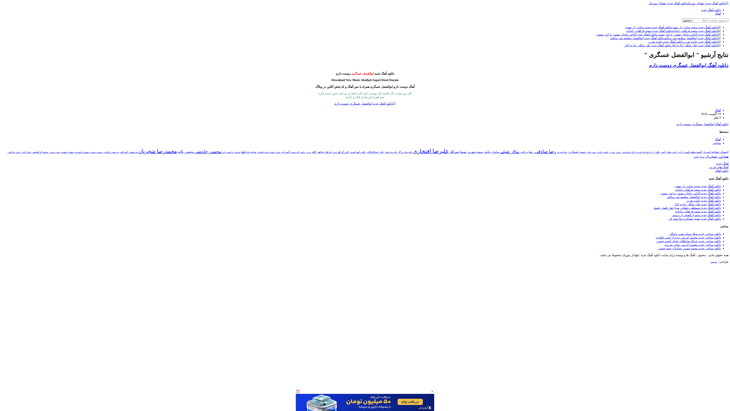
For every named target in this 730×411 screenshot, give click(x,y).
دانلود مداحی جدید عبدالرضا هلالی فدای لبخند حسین (688, 241)
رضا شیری (562, 152)
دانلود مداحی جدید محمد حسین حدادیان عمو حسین (689, 248)
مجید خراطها (248, 152)
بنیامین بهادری (615, 152)
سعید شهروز (475, 152)
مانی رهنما (275, 152)
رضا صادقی (545, 151)
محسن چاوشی (207, 151)
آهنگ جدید (722, 163)
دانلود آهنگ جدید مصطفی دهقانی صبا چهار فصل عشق (687, 207)
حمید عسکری (577, 152)
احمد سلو (696, 152)
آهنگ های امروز (718, 167)
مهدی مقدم (67, 152)
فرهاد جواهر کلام (322, 152)
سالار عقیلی (509, 152)
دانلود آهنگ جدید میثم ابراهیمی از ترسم (696, 215)
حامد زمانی (602, 152)
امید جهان (671, 152)
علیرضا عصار (391, 152)
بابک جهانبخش (628, 152)
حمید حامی (591, 152)
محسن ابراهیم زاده (231, 152)
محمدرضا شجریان (157, 151)
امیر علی (660, 152)
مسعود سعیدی (96, 152)
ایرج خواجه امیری (645, 152)
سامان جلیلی (491, 152)
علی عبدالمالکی (375, 152)
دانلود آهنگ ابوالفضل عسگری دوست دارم (688, 65)
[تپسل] (298, 391)
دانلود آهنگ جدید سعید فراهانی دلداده (698, 189)
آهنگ (718, 13)
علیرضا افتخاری (431, 151)
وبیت (714, 261)
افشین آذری (684, 152)
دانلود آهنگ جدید (711, 10)
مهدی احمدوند (81, 152)
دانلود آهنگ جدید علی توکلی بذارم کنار (697, 204)
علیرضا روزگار (405, 152)
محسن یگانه (186, 152)
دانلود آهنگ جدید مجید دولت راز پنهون (697, 186)
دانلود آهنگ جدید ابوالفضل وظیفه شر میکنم (694, 197)
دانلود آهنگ (721, 170)
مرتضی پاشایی (111, 152)
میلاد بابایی (26, 152)
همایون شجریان (716, 157)
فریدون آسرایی (290, 152)
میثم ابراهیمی (40, 152)
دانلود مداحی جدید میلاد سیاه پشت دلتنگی (695, 234)
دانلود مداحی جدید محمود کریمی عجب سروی (692, 244)
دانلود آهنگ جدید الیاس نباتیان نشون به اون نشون (690, 193)
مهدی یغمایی (54, 152)
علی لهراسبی (357, 152)
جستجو (687, 20)
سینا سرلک (458, 152)
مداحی (717, 143)
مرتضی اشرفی (128, 152)
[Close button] (432, 391)
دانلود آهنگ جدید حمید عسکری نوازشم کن (695, 218)
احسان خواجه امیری (715, 152)
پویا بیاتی (699, 156)
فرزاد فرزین (340, 152)
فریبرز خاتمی (305, 152)
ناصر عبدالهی (14, 152)
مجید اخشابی (263, 152)
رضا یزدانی (527, 152)
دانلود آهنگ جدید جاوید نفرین (703, 200)
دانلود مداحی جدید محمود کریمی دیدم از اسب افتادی (688, 237)
